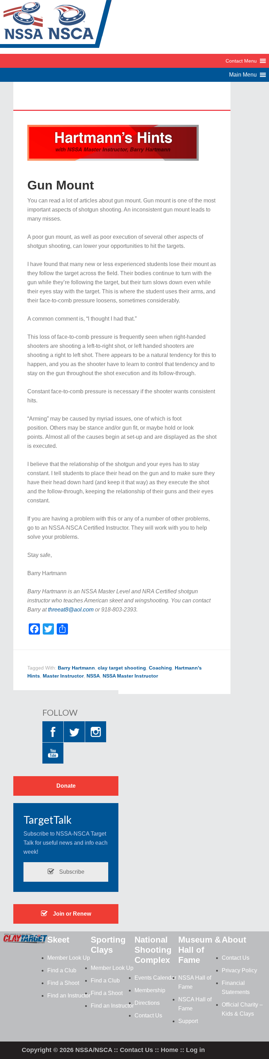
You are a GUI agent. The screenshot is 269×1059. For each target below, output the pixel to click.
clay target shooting (122, 668)
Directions (147, 1003)
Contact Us (148, 1015)
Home (169, 1049)
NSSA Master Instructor (130, 676)
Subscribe (71, 872)
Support (188, 1021)
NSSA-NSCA (56, 26)
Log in (195, 1049)
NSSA (93, 676)
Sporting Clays (108, 944)
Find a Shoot (63, 983)
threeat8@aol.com (71, 610)
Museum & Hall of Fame (199, 950)
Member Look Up (68, 958)
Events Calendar (155, 978)
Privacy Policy (239, 970)
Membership (149, 990)
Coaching (160, 668)
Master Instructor (63, 676)
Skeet (58, 939)
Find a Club (61, 970)
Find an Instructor (68, 996)
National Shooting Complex (153, 950)
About (234, 939)
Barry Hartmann (76, 668)
